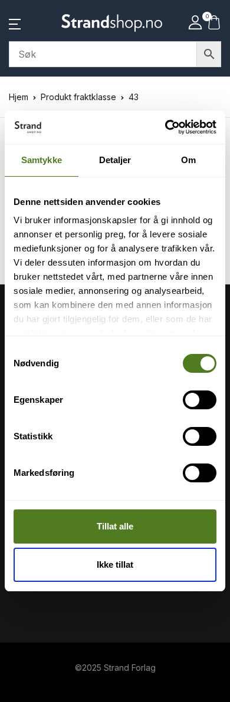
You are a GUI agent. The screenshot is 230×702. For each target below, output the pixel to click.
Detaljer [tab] (115, 160)
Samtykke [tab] (41, 160)
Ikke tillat (115, 564)
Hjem (18, 97)
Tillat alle (115, 526)
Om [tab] (188, 160)
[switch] (199, 399)
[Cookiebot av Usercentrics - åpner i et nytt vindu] (165, 127)
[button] (15, 23)
